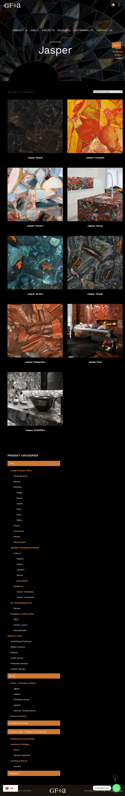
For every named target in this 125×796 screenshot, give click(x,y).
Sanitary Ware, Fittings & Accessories (28, 731)
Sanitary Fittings (20, 744)
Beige (19, 492)
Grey (19, 509)
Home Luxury (20, 625)
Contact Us (104, 30)
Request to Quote (38, 148)
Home (118, 42)
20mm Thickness (25, 597)
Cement (21, 570)
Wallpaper (14, 773)
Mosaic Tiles (14, 636)
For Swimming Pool (21, 603)
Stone (116, 45)
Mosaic (17, 608)
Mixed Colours (18, 647)
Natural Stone (18, 716)
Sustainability (83, 30)
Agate (17, 688)
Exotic (20, 503)
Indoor (17, 553)
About (35, 30)
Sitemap (88, 790)
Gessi (16, 750)
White (19, 520)
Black (19, 498)
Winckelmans (20, 630)
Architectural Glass (18, 723)
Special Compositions (25, 710)
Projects (48, 30)
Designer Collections (22, 614)
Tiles (11, 463)
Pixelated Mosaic (19, 663)
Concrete (19, 531)
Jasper (17, 694)
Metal (17, 481)
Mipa (16, 619)
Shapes (14, 652)
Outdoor (18, 586)
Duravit (17, 766)
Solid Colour (17, 658)
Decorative (20, 542)
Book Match (20, 476)
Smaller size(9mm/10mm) (25, 548)
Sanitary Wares (19, 761)
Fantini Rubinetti (22, 755)
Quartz (17, 705)
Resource (64, 30)
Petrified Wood (21, 699)
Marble (17, 487)
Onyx (19, 515)
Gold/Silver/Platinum (21, 641)
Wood (17, 537)
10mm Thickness (25, 592)
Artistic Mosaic (18, 669)
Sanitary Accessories (23, 739)
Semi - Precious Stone (118, 51)
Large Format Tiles (21, 470)
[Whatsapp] (116, 788)
